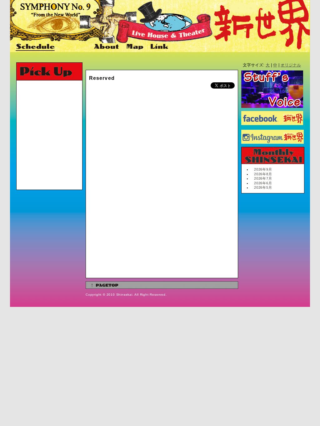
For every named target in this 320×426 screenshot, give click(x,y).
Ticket (74, 47)
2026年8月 (263, 174)
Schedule (35, 47)
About (107, 47)
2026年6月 (263, 183)
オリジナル (291, 65)
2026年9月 (263, 169)
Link (158, 47)
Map (135, 47)
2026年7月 (263, 178)
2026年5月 (263, 187)
